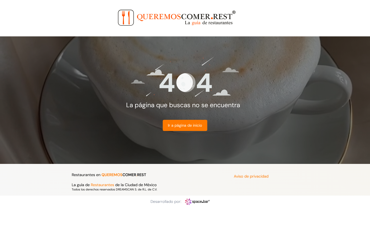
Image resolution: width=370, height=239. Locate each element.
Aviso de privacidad (251, 176)
